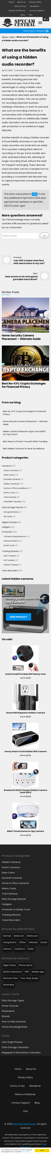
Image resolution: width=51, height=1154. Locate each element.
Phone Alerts (26, 965)
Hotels (43, 942)
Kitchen (7, 935)
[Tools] (46, 19)
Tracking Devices (11, 914)
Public (31, 948)
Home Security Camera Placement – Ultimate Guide (21, 337)
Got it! (42, 1150)
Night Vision (9, 965)
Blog (23, 15)
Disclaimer (34, 6)
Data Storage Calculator (15, 1047)
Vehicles (33, 942)
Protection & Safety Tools (16, 909)
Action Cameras (11, 867)
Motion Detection (12, 971)
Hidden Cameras (11, 862)
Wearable (8, 984)
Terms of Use (20, 6)
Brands (6, 1016)
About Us (21, 2)
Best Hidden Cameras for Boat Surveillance (24, 448)
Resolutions (8, 1011)
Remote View (10, 978)
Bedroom (19, 935)
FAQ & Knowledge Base (14, 1026)
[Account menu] (40, 22)
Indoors (7, 948)
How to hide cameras (14, 1021)
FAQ (30, 15)
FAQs (12, 37)
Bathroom (32, 935)
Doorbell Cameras (12, 877)
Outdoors (19, 948)
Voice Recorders (11, 920)
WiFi (27, 971)
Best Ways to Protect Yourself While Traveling (25, 441)
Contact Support (36, 10)
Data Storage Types (13, 1000)
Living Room (9, 942)
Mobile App (38, 971)
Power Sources (10, 1005)
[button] (34, 30)
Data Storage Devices (14, 898)
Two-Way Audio (29, 978)
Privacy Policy (26, 1152)
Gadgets (7, 904)
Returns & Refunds (17, 10)
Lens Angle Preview (12, 1042)
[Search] (44, 236)
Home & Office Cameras (15, 883)
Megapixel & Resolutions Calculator (21, 1052)
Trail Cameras (10, 893)
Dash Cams (8, 872)
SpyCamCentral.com (24, 1123)
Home (11, 2)
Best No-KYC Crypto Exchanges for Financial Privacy (24, 385)
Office (22, 942)
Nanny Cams (9, 888)
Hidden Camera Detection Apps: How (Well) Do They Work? (24, 433)
